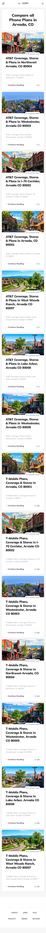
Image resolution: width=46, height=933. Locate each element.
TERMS (24, 919)
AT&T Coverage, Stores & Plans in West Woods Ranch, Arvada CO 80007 (22, 302)
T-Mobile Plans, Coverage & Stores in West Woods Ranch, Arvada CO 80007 (21, 862)
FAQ (34, 913)
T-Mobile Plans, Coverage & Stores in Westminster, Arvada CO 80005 (21, 734)
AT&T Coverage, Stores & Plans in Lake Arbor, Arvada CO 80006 (22, 364)
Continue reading (16, 85)
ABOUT (14, 913)
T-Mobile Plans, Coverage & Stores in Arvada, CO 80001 (21, 483)
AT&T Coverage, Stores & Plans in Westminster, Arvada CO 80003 (23, 121)
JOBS (25, 913)
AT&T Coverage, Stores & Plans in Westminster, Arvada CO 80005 (23, 423)
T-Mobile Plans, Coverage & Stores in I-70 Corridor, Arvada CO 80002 (22, 544)
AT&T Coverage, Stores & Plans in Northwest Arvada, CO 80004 (22, 62)
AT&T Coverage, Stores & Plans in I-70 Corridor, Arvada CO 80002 (23, 181)
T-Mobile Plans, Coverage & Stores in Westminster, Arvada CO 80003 (21, 608)
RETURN (36, 919)
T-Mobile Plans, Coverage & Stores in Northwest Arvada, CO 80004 (22, 671)
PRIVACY (12, 919)
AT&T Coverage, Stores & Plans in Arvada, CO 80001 (22, 241)
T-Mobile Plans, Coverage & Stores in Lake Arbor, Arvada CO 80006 (22, 798)
